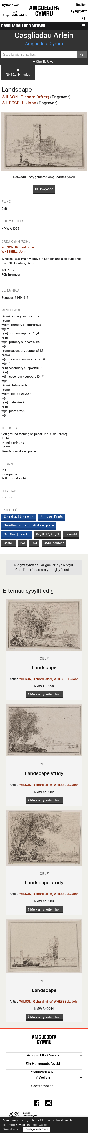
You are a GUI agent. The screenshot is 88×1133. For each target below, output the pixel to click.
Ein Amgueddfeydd (13, 13)
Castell (9, 543)
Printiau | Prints (52, 516)
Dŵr (34, 543)
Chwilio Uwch (45, 61)
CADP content (54, 543)
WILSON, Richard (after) (25, 97)
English (81, 4)
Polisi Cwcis (38, 1124)
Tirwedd (71, 534)
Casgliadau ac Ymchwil (23, 26)
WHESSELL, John (18, 102)
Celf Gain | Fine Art (17, 534)
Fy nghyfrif (79, 11)
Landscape (44, 667)
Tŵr (22, 543)
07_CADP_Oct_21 (47, 534)
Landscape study (44, 773)
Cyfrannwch (11, 5)
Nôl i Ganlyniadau (18, 74)
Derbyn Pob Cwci (36, 1129)
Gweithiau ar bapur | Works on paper (29, 525)
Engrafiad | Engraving (19, 516)
